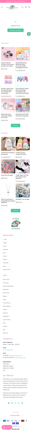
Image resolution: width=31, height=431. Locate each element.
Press (4, 323)
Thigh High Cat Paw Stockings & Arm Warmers (22, 176)
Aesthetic (5, 259)
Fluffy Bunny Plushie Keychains (8, 153)
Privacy (4, 299)
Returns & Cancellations (8, 286)
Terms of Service (6, 303)
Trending (5, 242)
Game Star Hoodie (7, 175)
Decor (4, 252)
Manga (4, 266)
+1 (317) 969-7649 (8, 350)
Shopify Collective (7, 306)
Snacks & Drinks (6, 269)
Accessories (5, 249)
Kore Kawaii (17, 426)
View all (15, 126)
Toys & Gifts (5, 262)
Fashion (4, 246)
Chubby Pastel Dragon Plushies (21, 153)
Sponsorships (6, 316)
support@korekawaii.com (15, 355)
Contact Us (5, 333)
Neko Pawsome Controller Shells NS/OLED (6, 115)
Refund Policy (6, 289)
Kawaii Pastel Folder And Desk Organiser (22, 115)
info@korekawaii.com (20, 357)
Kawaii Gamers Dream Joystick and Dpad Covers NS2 (7, 64)
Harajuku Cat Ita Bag (22, 199)
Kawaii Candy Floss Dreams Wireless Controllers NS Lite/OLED (7, 91)
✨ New (4, 239)
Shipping (5, 296)
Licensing (5, 326)
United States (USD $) (14, 415)
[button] (2, 7)
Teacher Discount (6, 319)
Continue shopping (15, 30)
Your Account (6, 282)
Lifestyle (5, 256)
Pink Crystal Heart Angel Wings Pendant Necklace (8, 201)
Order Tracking (6, 279)
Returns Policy (6, 292)
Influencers (5, 313)
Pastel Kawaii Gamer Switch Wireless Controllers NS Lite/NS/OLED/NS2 (22, 91)
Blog (4, 329)
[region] (15, 1)
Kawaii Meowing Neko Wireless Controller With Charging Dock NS (21, 65)
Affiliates (5, 309)
